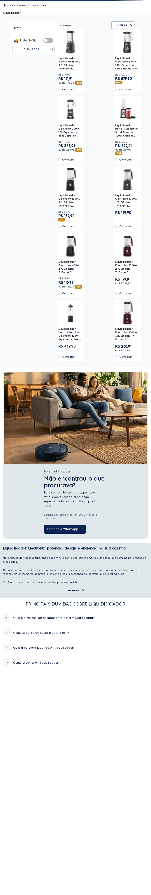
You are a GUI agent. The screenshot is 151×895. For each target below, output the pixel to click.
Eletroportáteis (18, 5)
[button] (75, 618)
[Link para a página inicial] (4, 5)
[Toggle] (48, 40)
